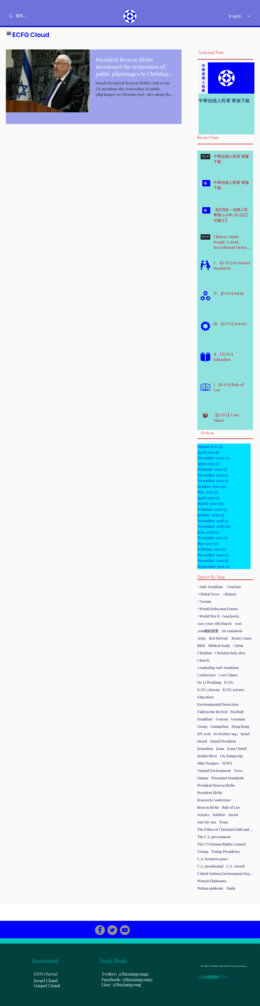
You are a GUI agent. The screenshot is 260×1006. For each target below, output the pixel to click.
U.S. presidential (210, 866)
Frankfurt (205, 719)
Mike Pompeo (208, 763)
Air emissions (231, 631)
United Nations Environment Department (225, 873)
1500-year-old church (214, 623)
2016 (238, 623)
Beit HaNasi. (219, 638)
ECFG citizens (208, 689)
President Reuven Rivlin (216, 785)
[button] (9, 33)
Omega (202, 778)
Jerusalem (205, 748)
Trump (202, 851)
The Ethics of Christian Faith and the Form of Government (225, 829)
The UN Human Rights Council (221, 844)
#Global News (208, 594)
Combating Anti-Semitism (218, 667)
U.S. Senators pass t (212, 859)
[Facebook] (100, 930)
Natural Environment (214, 770)
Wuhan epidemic (210, 888)
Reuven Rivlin (208, 807)
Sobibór (219, 815)
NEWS (227, 763)
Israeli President (223, 741)
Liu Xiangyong (231, 756)
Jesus (220, 748)
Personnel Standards (227, 778)
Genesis (222, 719)
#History (229, 594)
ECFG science (234, 689)
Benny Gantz (242, 638)
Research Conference (214, 800)
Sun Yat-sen (206, 822)
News (238, 770)
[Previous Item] (206, 78)
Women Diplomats (211, 881)
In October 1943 (226, 734)
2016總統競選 (207, 631)
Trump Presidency (225, 851)
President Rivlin (209, 792)
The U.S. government (214, 837)
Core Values (228, 675)
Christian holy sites (230, 653)
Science (203, 815)
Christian (204, 653)
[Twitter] (112, 930)
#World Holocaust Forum (217, 609)
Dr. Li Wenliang (209, 682)
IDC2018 (203, 734)
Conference (206, 675)
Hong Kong (240, 726)
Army (201, 638)
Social (233, 815)
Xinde (231, 888)
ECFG (229, 682)
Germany (238, 719)
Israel (245, 734)
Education (205, 697)
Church (203, 660)
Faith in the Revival (212, 712)
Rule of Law (231, 807)
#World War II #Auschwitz (218, 616)
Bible (201, 645)
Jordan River (207, 756)
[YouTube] (125, 930)
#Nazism (204, 601)
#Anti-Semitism (210, 587)
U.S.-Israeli (235, 866)
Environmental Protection (217, 704)
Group (202, 726)
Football (236, 712)
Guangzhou (219, 726)
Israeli (202, 741)
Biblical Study (219, 645)
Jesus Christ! (237, 748)
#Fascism (233, 587)
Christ (238, 645)
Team (223, 822)
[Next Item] (246, 78)
